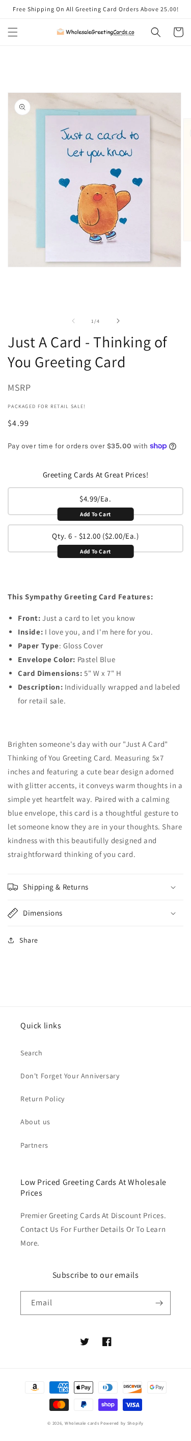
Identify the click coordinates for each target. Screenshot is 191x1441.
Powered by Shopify (122, 1423)
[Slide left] (73, 321)
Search (31, 1052)
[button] (13, 32)
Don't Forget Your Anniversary (69, 1075)
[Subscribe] (159, 1303)
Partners (34, 1145)
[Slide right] (118, 321)
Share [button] (28, 940)
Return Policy (42, 1098)
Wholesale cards (82, 1423)
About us (35, 1121)
